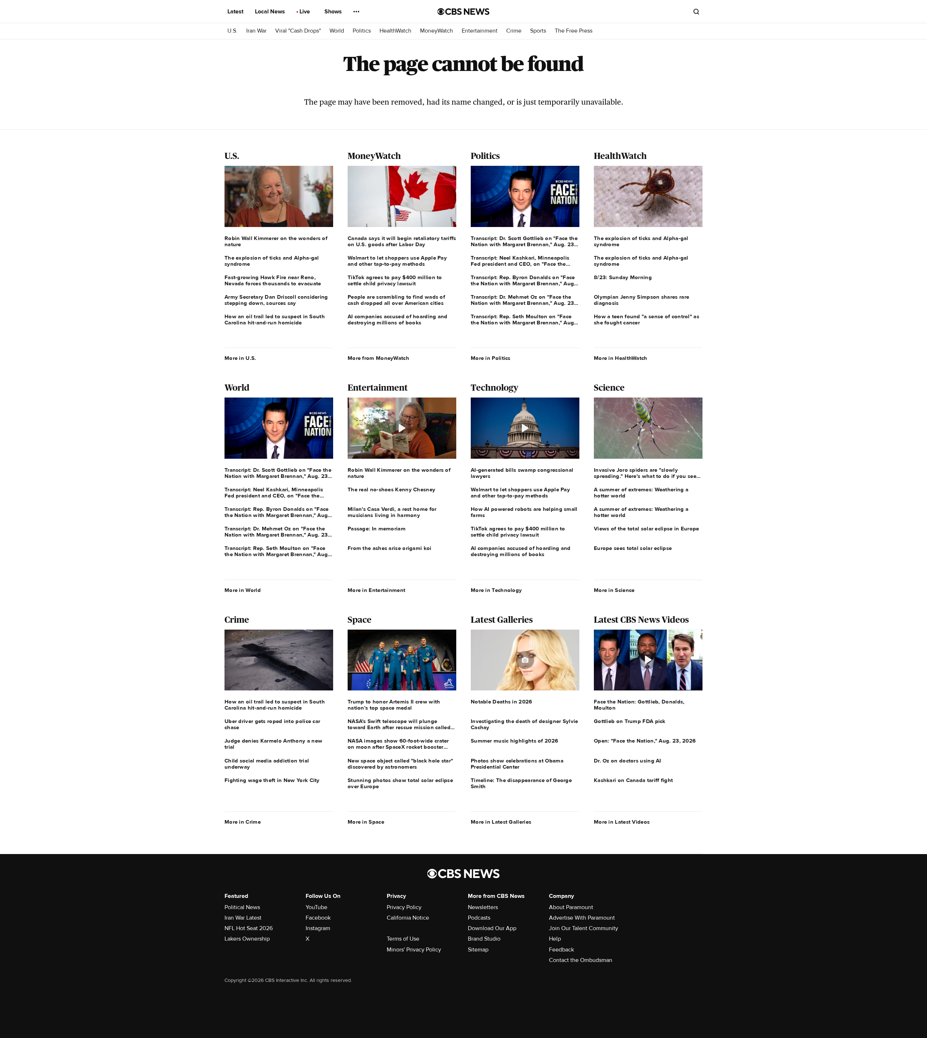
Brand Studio (484, 939)
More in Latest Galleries (501, 822)
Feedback (561, 950)
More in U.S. (240, 358)
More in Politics (491, 358)
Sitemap (478, 950)
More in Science (614, 590)
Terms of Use (403, 939)
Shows (333, 11)
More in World (243, 590)
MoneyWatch (436, 31)
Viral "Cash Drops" (298, 31)
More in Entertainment (376, 590)
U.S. (232, 31)
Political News (242, 907)
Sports (538, 31)
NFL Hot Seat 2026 (249, 928)
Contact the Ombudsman (580, 960)
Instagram (318, 928)
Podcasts (479, 918)
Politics (362, 31)
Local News (270, 11)
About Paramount (571, 907)
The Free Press (573, 31)
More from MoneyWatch (378, 358)
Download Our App (492, 928)
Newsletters (483, 907)
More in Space (366, 822)
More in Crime (243, 822)
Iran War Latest (243, 918)
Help (555, 939)
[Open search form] (696, 11)
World (337, 31)
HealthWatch (395, 31)
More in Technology (496, 590)
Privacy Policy (404, 907)
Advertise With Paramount (582, 918)
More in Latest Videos (622, 822)
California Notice (408, 918)
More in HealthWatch (620, 358)
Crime (513, 31)
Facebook (318, 918)
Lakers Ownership (247, 939)
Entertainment (480, 31)
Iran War (256, 31)
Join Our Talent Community (583, 928)
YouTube (316, 907)
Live (305, 11)
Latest (236, 11)
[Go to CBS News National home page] (463, 11)
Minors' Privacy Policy (414, 950)
